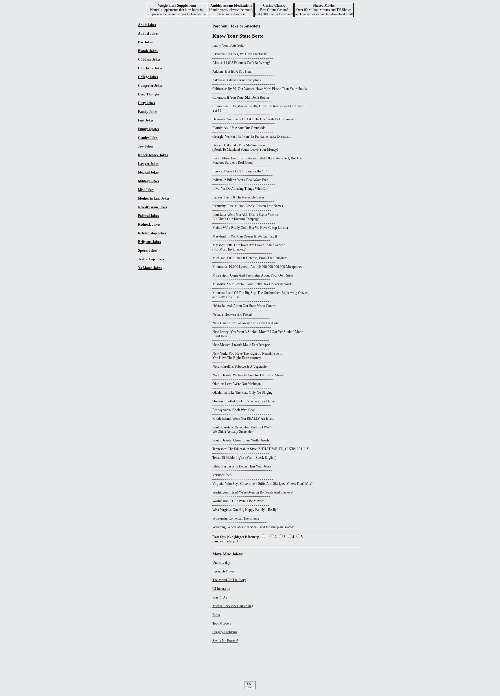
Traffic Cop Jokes (151, 259)
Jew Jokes (145, 146)
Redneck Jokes (149, 224)
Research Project (223, 571)
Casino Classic (274, 5)
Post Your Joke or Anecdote (236, 26)
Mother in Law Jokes (154, 198)
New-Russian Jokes (152, 207)
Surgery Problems (224, 632)
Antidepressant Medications (231, 5)
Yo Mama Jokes (150, 268)
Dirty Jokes (146, 103)
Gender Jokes (148, 138)
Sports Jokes (147, 250)
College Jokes (148, 77)
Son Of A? (219, 597)
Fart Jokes (146, 120)
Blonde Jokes (148, 51)
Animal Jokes (148, 34)
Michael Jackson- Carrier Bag (232, 606)
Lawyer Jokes (148, 164)
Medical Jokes (148, 172)
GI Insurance (221, 589)
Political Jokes (148, 216)
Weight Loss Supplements (177, 5)
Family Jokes (147, 112)
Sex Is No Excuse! (225, 641)
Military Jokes (148, 181)
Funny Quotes (148, 129)
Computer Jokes (150, 86)
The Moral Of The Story (229, 580)
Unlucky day (221, 563)
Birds (216, 615)
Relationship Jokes (152, 233)
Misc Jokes (146, 190)
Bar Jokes (145, 42)
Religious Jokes (149, 242)
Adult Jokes (147, 25)
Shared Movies (324, 5)
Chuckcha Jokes (150, 68)
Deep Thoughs (149, 94)
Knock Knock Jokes (153, 155)
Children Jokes (149, 60)
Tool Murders (221, 623)
